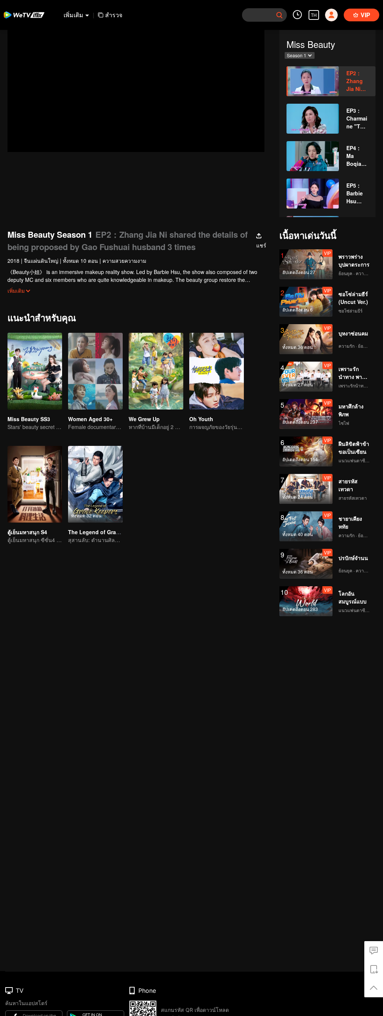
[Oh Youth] (216, 371)
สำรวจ (113, 14)
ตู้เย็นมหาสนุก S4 (27, 532)
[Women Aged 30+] (95, 371)
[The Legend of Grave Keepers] (95, 484)
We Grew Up (144, 419)
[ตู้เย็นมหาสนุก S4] (34, 484)
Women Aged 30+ (90, 419)
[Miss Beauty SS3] (34, 371)
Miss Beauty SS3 (28, 419)
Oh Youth (201, 419)
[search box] (279, 14)
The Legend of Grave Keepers (106, 532)
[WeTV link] (24, 15)
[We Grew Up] (156, 371)
